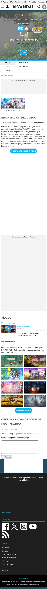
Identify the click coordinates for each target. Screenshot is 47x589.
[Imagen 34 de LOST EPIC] (12, 401)
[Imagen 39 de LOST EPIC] (35, 361)
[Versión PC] (20, 28)
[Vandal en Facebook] (5, 526)
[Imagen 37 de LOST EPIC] (35, 374)
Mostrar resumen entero (23, 151)
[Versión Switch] (26, 34)
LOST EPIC (23, 15)
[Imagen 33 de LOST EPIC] (35, 401)
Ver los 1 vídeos (8, 323)
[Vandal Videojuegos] (23, 6)
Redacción (5, 547)
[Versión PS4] (20, 34)
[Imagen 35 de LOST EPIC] (35, 387)
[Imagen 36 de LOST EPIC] (12, 387)
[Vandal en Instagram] (24, 526)
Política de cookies (8, 564)
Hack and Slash (30, 19)
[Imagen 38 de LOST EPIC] (12, 374)
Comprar (37, 30)
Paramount (41, 2)
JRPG (40, 19)
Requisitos (23, 63)
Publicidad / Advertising (9, 554)
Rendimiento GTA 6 (21, 2)
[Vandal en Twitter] (15, 526)
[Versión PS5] (26, 28)
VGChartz (5, 571)
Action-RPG (17, 19)
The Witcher (33, 2)
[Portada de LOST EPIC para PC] (13, 103)
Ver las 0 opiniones (9, 429)
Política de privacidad (9, 557)
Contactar (5, 551)
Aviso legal (5, 561)
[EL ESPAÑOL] (44, 6)
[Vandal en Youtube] (33, 526)
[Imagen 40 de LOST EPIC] (12, 361)
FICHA (7, 63)
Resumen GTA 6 (8, 2)
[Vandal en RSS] (5, 534)
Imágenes (23, 66)
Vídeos (8, 70)
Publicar (7, 457)
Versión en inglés (23, 578)
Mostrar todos (23, 410)
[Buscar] (39, 7)
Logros (23, 52)
